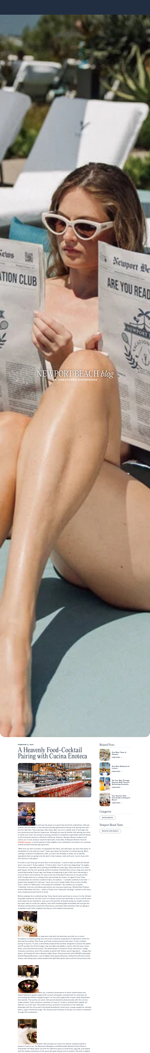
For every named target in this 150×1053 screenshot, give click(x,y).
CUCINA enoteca (24, 842)
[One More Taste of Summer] (115, 755)
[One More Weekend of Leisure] (115, 768)
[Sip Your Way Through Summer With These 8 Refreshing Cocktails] (115, 784)
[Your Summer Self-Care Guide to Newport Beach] (115, 799)
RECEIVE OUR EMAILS (110, 831)
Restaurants (107, 818)
